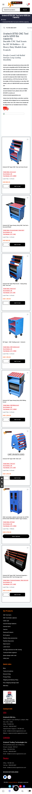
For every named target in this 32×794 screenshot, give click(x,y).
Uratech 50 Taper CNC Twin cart (12, 458)
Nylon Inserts (6, 644)
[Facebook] (13, 786)
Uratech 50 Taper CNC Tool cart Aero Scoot (15, 167)
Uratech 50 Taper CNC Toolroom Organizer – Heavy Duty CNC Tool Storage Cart (15, 576)
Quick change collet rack (9, 655)
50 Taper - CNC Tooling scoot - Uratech (14, 342)
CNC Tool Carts (7, 615)
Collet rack (6, 620)
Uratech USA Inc (13, 782)
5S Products (6, 635)
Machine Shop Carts (8, 641)
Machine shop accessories (10, 638)
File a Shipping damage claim (11, 682)
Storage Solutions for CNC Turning (12, 649)
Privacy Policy (7, 677)
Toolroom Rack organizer (10, 652)
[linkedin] (24, 786)
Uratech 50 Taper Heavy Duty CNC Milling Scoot (14, 401)
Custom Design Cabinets (9, 623)
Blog (4, 668)
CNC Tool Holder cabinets (10, 618)
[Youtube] (20, 786)
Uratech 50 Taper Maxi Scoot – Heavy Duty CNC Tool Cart (15, 284)
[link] (27, 139)
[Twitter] (9, 786)
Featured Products (8, 632)
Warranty (5, 685)
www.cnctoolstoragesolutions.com (17, 733)
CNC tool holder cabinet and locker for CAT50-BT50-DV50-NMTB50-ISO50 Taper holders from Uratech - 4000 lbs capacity (16, 517)
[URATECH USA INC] (15, 4)
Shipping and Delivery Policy (10, 679)
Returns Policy (7, 674)
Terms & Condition (8, 671)
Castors (5, 629)
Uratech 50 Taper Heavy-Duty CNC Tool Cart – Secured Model (16, 226)
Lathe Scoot (6, 646)
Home (4, 19)
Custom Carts (7, 626)
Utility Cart (6, 658)
